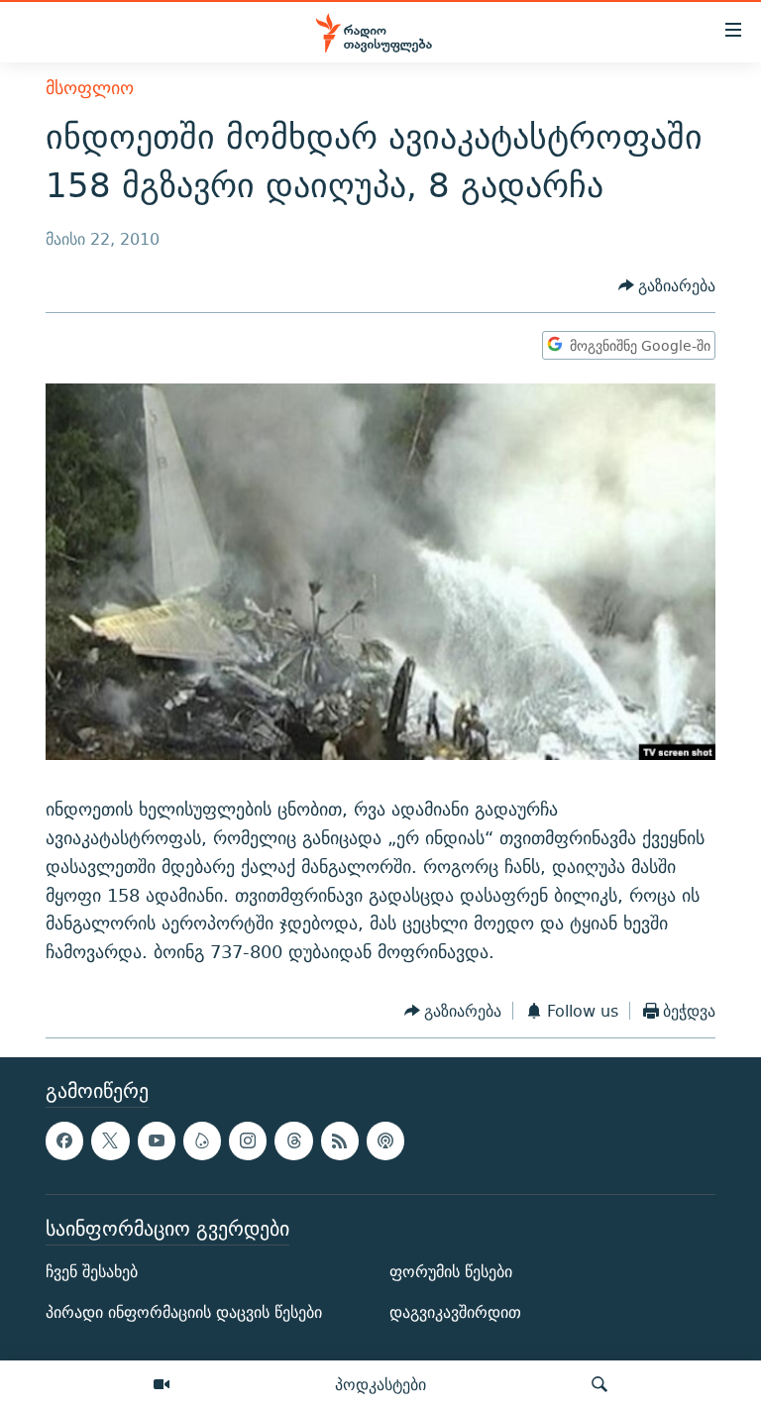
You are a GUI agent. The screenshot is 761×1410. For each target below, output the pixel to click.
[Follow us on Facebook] (64, 1141)
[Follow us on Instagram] (248, 1141)
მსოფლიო (90, 87)
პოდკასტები (380, 1384)
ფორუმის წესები (450, 1272)
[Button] (667, 285)
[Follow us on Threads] (293, 1141)
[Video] (161, 1385)
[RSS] (340, 1141)
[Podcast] (385, 1141)
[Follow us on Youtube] (156, 1141)
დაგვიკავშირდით (455, 1313)
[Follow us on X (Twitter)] (110, 1141)
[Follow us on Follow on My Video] (202, 1141)
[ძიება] (599, 1385)
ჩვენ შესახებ (92, 1272)
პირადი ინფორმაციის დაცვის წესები (184, 1313)
